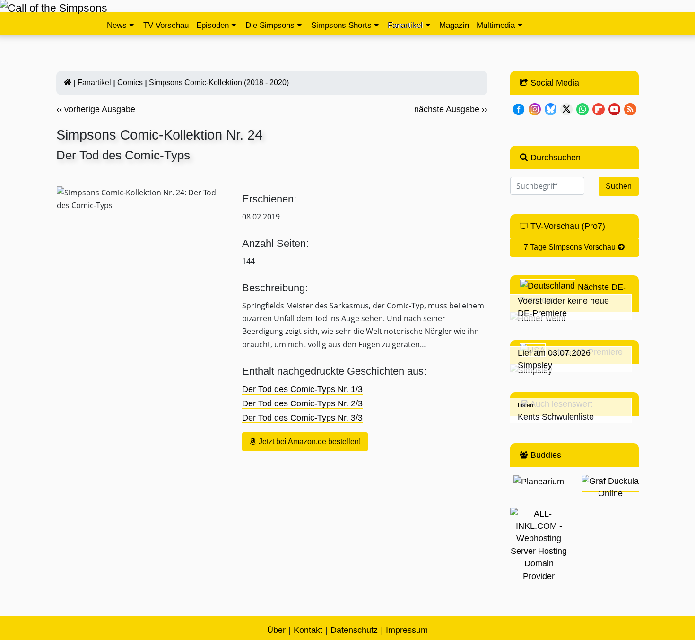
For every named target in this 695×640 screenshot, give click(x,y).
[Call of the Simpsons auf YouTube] (614, 108)
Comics (130, 83)
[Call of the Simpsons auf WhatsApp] (582, 108)
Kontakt (308, 630)
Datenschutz (354, 630)
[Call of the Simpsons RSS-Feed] (630, 108)
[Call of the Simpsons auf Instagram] (535, 108)
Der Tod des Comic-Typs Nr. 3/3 (302, 417)
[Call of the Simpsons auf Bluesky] (551, 108)
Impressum (407, 630)
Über (276, 630)
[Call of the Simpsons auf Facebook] (519, 108)
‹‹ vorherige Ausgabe (95, 109)
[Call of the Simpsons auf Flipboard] (598, 108)
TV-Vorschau (166, 25)
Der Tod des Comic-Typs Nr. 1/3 (302, 389)
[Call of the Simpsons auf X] (566, 108)
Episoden (212, 25)
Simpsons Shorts (341, 25)
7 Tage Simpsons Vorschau (570, 247)
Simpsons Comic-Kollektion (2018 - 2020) (219, 83)
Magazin (454, 25)
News (117, 25)
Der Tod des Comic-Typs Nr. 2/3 (302, 403)
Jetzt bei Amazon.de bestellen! (309, 442)
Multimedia (496, 25)
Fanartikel (405, 25)
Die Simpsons (270, 25)
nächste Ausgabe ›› (450, 109)
